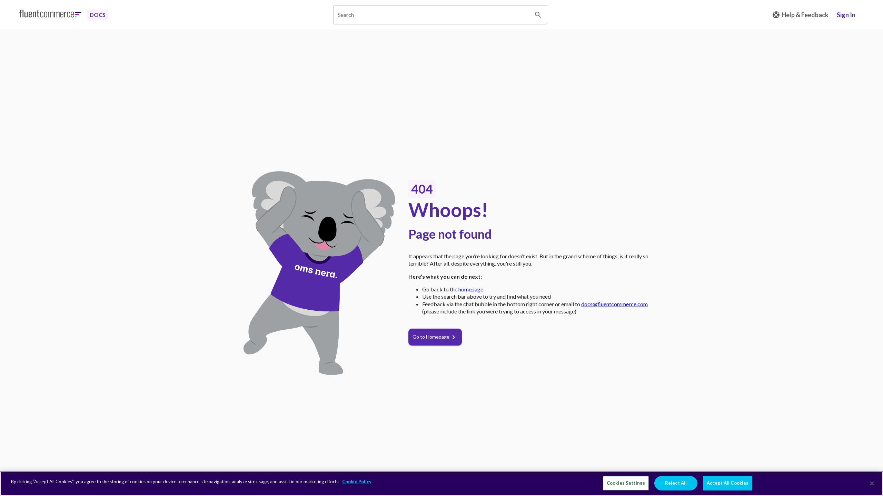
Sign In (846, 15)
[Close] (872, 483)
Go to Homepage (431, 337)
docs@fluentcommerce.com (614, 304)
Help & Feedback (805, 15)
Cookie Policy (356, 481)
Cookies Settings (626, 483)
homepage (470, 289)
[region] (441, 484)
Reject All (676, 483)
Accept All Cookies (727, 483)
